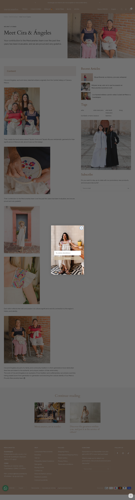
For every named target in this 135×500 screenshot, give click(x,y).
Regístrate (67, 258)
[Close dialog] (81, 228)
